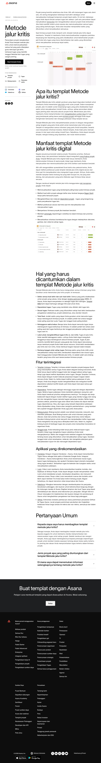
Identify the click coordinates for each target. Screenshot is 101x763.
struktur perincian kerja (76, 299)
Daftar (50, 603)
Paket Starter (19, 644)
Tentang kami (42, 691)
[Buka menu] (94, 3)
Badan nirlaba (64, 669)
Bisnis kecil (63, 627)
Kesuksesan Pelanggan (23, 721)
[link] (8, 17)
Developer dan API (22, 725)
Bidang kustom (42, 412)
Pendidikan (63, 661)
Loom (39, 469)
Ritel (61, 653)
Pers (38, 714)
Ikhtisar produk (20, 629)
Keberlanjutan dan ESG (45, 735)
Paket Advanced (21, 648)
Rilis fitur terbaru (21, 637)
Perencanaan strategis (45, 657)
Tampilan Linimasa (44, 367)
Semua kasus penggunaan (46, 669)
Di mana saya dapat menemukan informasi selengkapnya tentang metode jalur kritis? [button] (60, 563)
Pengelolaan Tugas (44, 665)
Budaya (40, 710)
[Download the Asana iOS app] (21, 758)
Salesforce (41, 484)
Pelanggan (41, 698)
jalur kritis (61, 104)
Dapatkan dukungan (22, 695)
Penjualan (62, 646)
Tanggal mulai (42, 430)
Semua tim (63, 676)
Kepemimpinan (42, 695)
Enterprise (18, 652)
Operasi (62, 634)
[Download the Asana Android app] (34, 758)
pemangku (48, 214)
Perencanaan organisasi (46, 646)
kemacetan (51, 22)
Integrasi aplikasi (21, 656)
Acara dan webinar (22, 714)
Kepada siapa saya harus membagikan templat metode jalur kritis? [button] (62, 526)
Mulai (88, 3)
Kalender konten (43, 631)
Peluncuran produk (44, 650)
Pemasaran (63, 631)
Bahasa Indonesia (39, 753)
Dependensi (41, 390)
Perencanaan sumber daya (46, 653)
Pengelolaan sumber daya (24, 667)
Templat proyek (20, 717)
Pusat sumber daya (22, 710)
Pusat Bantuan (20, 691)
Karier (39, 702)
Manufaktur (63, 665)
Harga (17, 641)
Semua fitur (19, 633)
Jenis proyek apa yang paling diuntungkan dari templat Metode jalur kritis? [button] (62, 554)
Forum (17, 706)
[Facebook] (63, 753)
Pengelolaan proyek (22, 664)
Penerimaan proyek (44, 661)
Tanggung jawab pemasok (46, 731)
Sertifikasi (18, 702)
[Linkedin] (56, 753)
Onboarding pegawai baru (46, 642)
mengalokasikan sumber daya (75, 114)
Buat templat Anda (14, 62)
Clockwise (41, 454)
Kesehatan (63, 650)
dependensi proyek (67, 199)
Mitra (17, 729)
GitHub (40, 500)
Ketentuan (77, 753)
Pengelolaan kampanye (45, 627)
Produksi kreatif (42, 634)
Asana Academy (21, 698)
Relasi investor (42, 717)
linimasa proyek (68, 116)
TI (60, 638)
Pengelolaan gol (43, 638)
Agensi (61, 673)
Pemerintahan (64, 657)
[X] (52, 753)
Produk (61, 642)
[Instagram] (59, 753)
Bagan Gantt (88, 193)
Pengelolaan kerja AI (22, 660)
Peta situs (18, 733)
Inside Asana (42, 706)
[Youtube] (66, 753)
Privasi (39, 727)
